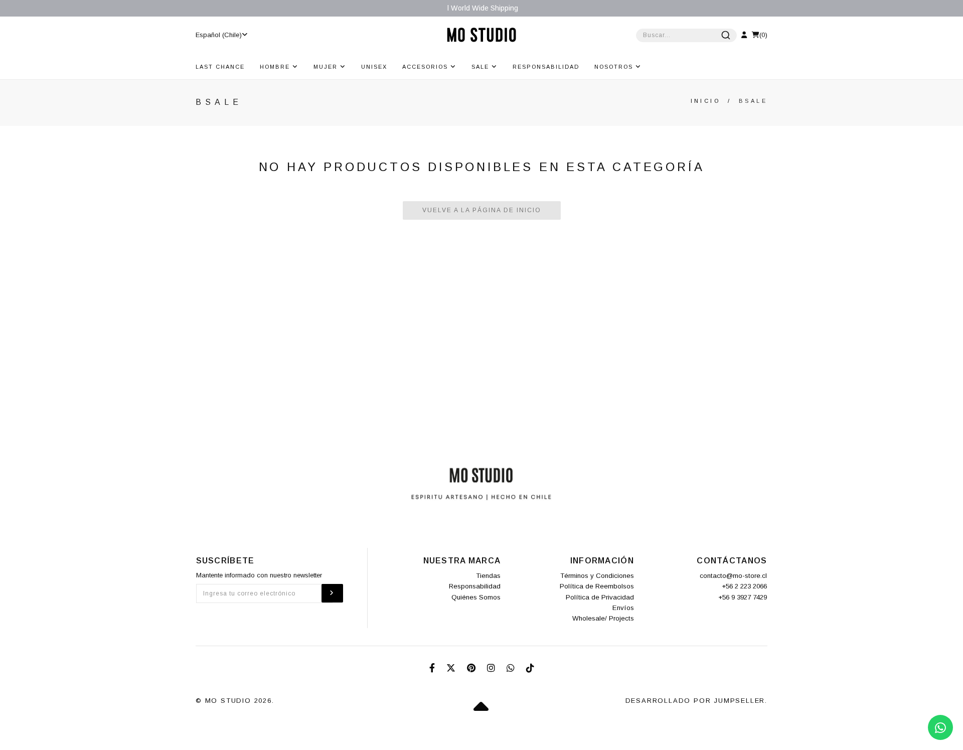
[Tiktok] (530, 668)
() (763, 35)
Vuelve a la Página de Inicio (481, 210)
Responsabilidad (546, 67)
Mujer (326, 67)
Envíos (623, 608)
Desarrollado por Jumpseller (695, 700)
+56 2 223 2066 (744, 586)
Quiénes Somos (476, 597)
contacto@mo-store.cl (733, 575)
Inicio (705, 101)
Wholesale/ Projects (603, 618)
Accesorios (426, 67)
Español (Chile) (219, 35)
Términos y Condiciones (597, 575)
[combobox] (686, 35)
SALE (481, 67)
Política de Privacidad (600, 597)
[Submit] (725, 35)
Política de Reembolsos (597, 586)
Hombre (276, 67)
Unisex (374, 67)
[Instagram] (492, 668)
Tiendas (488, 575)
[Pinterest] (472, 668)
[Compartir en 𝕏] (452, 668)
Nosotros (614, 67)
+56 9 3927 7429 (742, 597)
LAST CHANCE (220, 67)
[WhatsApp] (512, 668)
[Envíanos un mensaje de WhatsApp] (940, 727)
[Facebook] (433, 668)
